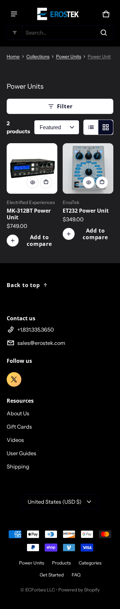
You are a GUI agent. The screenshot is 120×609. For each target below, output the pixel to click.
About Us (18, 413)
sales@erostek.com (41, 343)
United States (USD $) (55, 501)
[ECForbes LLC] (60, 14)
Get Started (52, 574)
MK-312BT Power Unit (29, 214)
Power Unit (99, 56)
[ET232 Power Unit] (88, 168)
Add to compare (39, 240)
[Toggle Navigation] (14, 14)
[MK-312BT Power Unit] (32, 168)
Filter (65, 106)
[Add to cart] (46, 182)
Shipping (18, 466)
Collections (37, 56)
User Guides (21, 453)
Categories (90, 562)
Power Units (68, 56)
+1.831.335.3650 (35, 329)
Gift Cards (19, 426)
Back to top (23, 285)
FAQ (76, 574)
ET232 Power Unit (86, 210)
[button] (60, 32)
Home (13, 56)
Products (61, 562)
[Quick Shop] (33, 182)
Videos (15, 440)
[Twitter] (14, 379)
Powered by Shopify (79, 589)
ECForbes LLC (40, 589)
